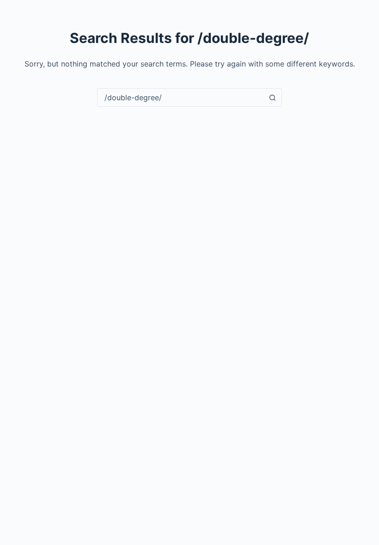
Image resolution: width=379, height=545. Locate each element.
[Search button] (272, 97)
